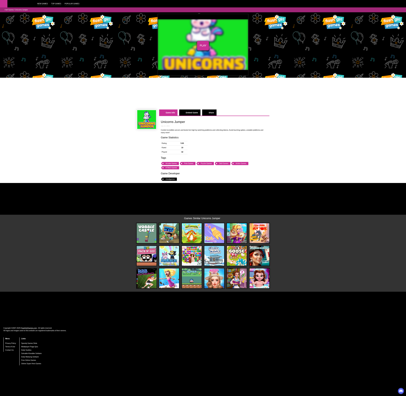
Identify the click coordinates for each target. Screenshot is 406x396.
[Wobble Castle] (146, 233)
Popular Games (72, 4)
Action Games (241, 163)
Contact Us (9, 350)
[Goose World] (236, 255)
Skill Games (223, 163)
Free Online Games (28, 360)
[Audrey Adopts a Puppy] (236, 233)
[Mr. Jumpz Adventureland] (191, 233)
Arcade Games (171, 163)
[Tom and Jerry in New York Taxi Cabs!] (259, 233)
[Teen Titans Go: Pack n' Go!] (146, 255)
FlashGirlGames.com (29, 328)
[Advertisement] (203, 93)
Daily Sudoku (26, 350)
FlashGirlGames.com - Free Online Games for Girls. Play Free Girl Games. (20, 3)
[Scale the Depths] (214, 255)
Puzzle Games (206, 163)
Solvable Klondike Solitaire (31, 353)
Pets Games (188, 163)
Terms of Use (10, 347)
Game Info (170, 113)
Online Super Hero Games (31, 363)
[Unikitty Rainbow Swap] (169, 255)
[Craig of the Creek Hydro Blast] (169, 233)
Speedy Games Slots (29, 343)
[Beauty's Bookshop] (236, 278)
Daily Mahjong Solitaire (30, 357)
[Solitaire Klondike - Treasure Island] (259, 255)
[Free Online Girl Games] (2, 9)
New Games (42, 4)
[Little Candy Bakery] (191, 255)
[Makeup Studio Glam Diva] (214, 278)
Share (211, 113)
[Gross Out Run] (169, 278)
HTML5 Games (171, 168)
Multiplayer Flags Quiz (29, 347)
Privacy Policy (10, 343)
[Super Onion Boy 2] (191, 278)
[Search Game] (402, 4)
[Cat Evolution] (214, 233)
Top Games (56, 4)
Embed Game (192, 113)
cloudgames (170, 179)
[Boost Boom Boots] (146, 278)
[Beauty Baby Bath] (259, 278)
